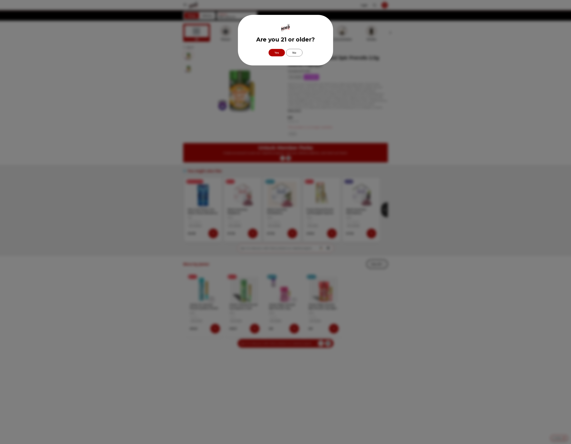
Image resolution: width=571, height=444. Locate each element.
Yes (277, 52)
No (294, 52)
